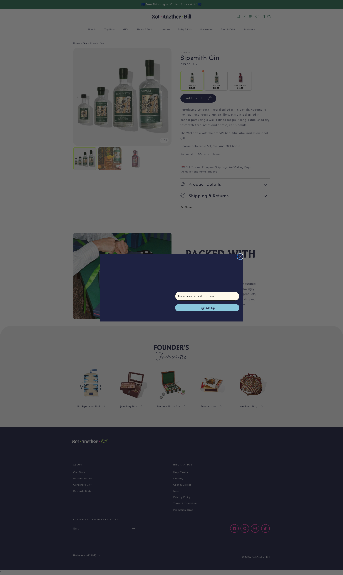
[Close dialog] (240, 256)
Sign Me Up (207, 308)
